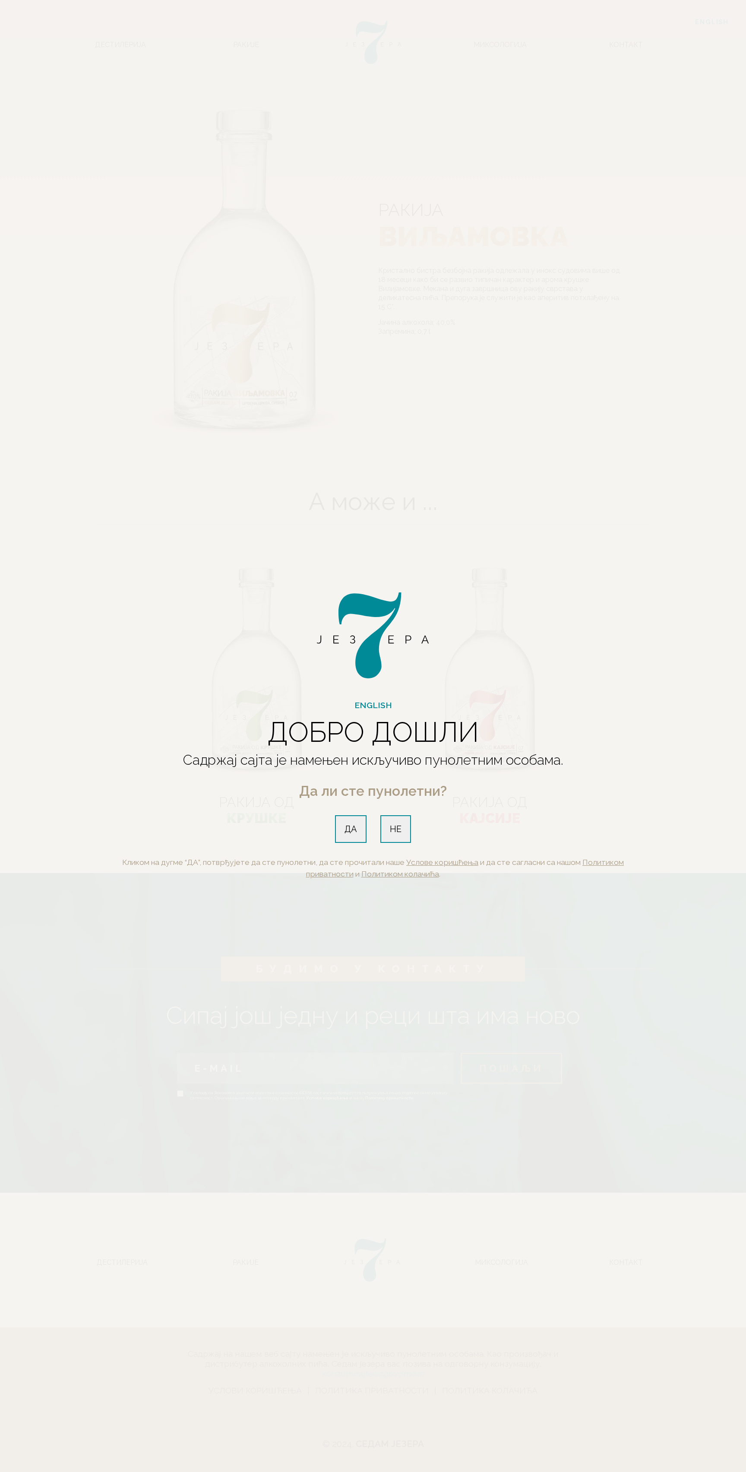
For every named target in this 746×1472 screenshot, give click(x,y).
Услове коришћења (442, 862)
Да (351, 829)
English (373, 705)
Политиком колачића (400, 873)
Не (395, 829)
